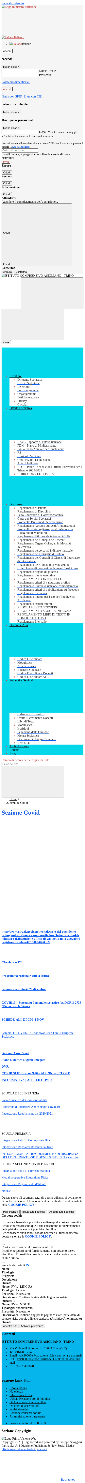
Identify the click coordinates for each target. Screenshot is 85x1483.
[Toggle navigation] (33, 324)
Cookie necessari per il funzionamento (26, 1247)
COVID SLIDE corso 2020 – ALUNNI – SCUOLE (36, 1073)
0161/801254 (23, 1352)
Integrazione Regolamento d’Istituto (24, 1184)
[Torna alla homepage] (42, 275)
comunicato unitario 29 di (19, 989)
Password (45, 75)
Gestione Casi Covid (15, 1053)
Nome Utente (47, 70)
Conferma (21, 271)
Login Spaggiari (21, 146)
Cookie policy (18, 1388)
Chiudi (6, 172)
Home (13, 799)
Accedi (7, 51)
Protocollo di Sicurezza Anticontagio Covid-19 (31, 1106)
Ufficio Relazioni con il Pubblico (30, 1398)
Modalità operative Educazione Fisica (25, 1177)
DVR (5, 1066)
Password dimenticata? (16, 82)
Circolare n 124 (12, 962)
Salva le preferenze (32, 1326)
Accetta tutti (62, 1211)
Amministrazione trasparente (27, 1416)
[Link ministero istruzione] (19, 6)
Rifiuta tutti (33, 1211)
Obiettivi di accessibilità (24, 1405)
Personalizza (10, 1211)
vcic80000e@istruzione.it (50, 1355)
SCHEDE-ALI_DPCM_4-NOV (23, 1019)
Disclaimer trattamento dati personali (24, 1449)
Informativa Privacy (21, 1395)
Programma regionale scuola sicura (25, 975)
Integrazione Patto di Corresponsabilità (26, 1140)
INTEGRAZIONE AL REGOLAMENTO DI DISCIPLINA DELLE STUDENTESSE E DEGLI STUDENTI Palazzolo (40, 1155)
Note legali (16, 1391)
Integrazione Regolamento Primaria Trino (27, 1147)
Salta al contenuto (13, 3)
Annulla (7, 271)
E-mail (43, 132)
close (6, 342)
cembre (41, 989)
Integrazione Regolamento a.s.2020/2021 (27, 1113)
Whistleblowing (19, 1409)
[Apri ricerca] (52, 293)
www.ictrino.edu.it (14, 1265)
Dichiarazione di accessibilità (27, 1402)
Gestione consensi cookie (25, 1413)
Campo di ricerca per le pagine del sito (25, 760)
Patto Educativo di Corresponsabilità (24, 1100)
